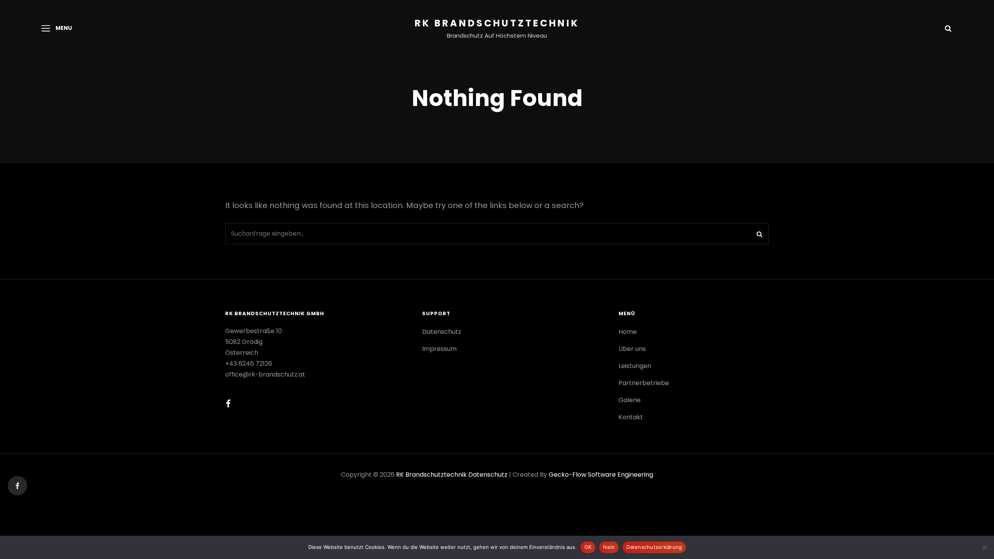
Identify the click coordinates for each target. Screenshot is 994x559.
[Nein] (984, 547)
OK (588, 547)
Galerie (630, 400)
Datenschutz (441, 331)
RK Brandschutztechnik (497, 23)
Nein (609, 547)
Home (628, 331)
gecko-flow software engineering (601, 474)
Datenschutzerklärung (654, 547)
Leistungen (635, 365)
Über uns (632, 348)
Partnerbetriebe (644, 382)
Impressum (439, 348)
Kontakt (631, 417)
